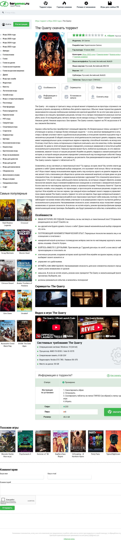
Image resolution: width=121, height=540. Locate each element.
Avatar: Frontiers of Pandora (24, 284)
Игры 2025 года (9, 39)
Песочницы (7, 103)
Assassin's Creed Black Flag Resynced (7, 346)
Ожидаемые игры (10, 183)
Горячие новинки (64, 7)
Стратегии (7, 131)
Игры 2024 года (9, 43)
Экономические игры (11, 143)
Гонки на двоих (9, 63)
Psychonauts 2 (25, 454)
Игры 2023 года (9, 47)
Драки (5, 75)
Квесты (6, 87)
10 (102, 35)
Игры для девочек (10, 159)
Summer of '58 (43, 454)
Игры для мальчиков (11, 167)
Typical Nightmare (113, 454)
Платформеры (9, 107)
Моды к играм (9, 179)
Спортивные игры (10, 127)
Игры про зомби (9, 79)
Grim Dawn (7, 313)
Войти (8, 24)
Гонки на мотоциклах (11, 67)
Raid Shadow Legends (8, 224)
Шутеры (6, 139)
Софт (5, 187)
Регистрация (21, 24)
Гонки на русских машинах (13, 71)
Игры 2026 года (9, 35)
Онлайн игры (8, 95)
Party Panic (95, 454)
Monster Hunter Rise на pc (8, 455)
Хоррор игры (8, 135)
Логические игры (10, 91)
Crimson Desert (8, 283)
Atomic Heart (24, 253)
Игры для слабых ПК (110, 7)
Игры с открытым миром (13, 99)
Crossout (24, 223)
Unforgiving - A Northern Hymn (78, 455)
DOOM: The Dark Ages (24, 345)
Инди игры (7, 83)
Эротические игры (10, 151)
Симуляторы (8, 123)
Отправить (7, 508)
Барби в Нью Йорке (60, 455)
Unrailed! (24, 313)
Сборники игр (8, 171)
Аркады (6, 51)
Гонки (5, 59)
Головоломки (8, 55)
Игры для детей (9, 163)
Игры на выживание (11, 155)
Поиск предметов (10, 111)
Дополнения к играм (11, 175)
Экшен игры (8, 147)
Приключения (8, 115)
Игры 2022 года (88, 54)
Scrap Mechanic (7, 253)
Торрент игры (45, 7)
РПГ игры (7, 119)
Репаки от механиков (86, 7)
